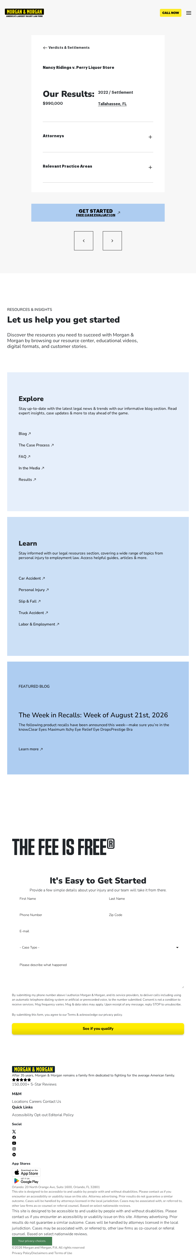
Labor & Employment (37, 624)
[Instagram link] (14, 1148)
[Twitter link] (14, 1131)
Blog (23, 433)
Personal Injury (32, 589)
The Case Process (34, 445)
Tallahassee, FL (112, 104)
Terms (71, 1015)
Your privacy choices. (32, 1241)
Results (25, 479)
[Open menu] (188, 13)
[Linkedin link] (14, 1154)
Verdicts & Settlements (69, 47)
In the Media (29, 468)
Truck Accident (31, 612)
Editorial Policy (61, 1115)
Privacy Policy (21, 1253)
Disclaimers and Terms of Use (51, 1253)
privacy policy (112, 1015)
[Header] (24, 12)
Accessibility (22, 1115)
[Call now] (170, 13)
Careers (35, 1101)
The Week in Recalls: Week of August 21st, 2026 (93, 715)
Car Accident (30, 578)
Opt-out (41, 1115)
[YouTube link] (14, 1143)
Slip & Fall (28, 601)
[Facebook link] (14, 1137)
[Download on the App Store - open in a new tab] (27, 1172)
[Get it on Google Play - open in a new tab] (27, 1180)
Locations (20, 1101)
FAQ (22, 456)
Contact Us (52, 1101)
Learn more (29, 749)
